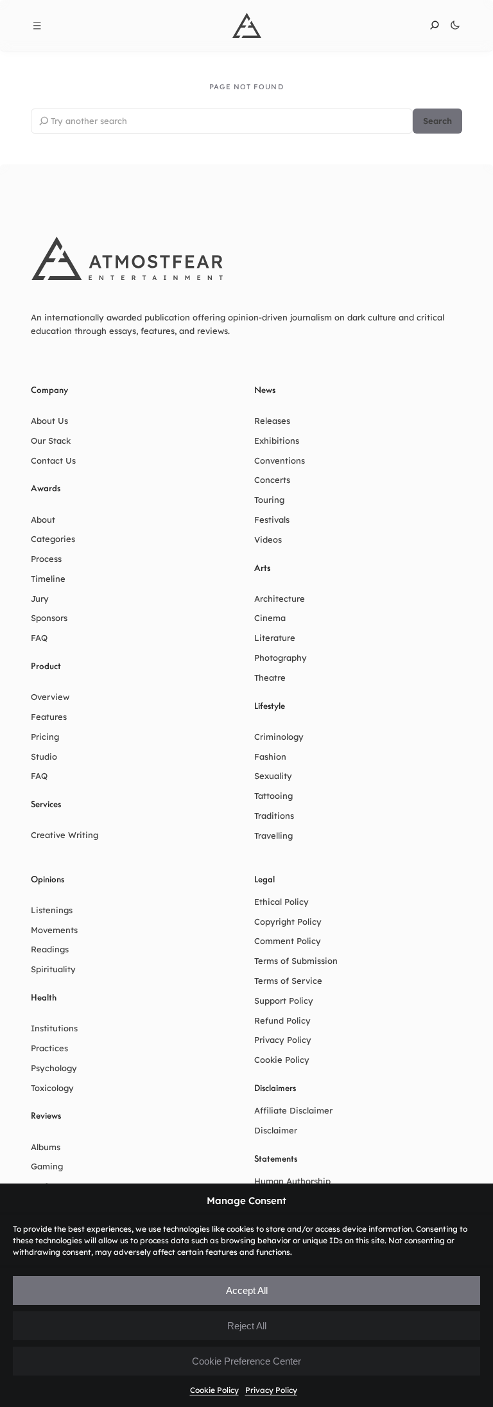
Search (437, 121)
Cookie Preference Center (246, 1361)
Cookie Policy (214, 1390)
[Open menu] (37, 25)
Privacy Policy (271, 1390)
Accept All (247, 1290)
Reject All (246, 1325)
